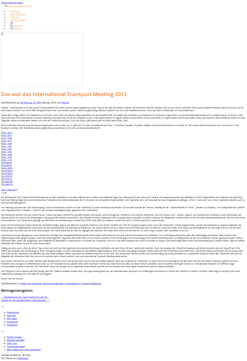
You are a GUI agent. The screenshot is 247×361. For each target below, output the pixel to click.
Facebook (12, 324)
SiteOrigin (23, 358)
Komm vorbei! (14, 337)
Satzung (11, 315)
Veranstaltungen (16, 346)
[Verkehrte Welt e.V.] (18, 5)
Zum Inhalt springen (12, 2)
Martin (65, 102)
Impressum (13, 312)
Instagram (12, 321)
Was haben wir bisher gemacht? (24, 349)
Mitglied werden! (18, 19)
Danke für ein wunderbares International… (25, 300)
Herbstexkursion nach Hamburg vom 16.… (25, 297)
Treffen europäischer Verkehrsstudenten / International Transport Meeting (60, 283)
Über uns (12, 343)
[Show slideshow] (9, 189)
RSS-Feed (12, 318)
